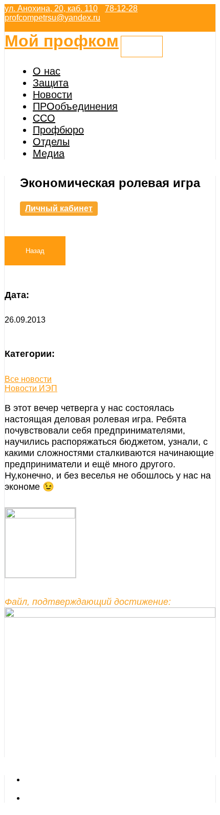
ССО (44, 118)
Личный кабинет (59, 208)
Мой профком (62, 41)
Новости (52, 94)
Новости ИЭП (31, 388)
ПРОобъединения (75, 106)
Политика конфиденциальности (85, 798)
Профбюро (58, 129)
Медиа (48, 153)
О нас (46, 71)
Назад (35, 251)
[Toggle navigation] (142, 46)
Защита (51, 82)
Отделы (51, 141)
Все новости (28, 379)
